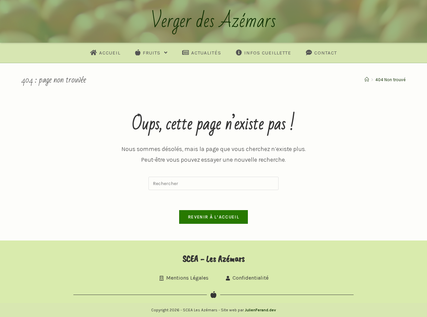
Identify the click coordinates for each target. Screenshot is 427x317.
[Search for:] (213, 183)
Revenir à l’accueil (213, 216)
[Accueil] (367, 79)
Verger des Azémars (213, 21)
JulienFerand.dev (260, 310)
